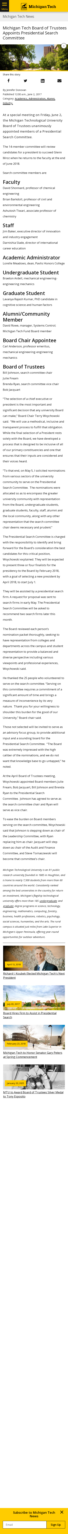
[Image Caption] (64, 46)
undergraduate (48, 900)
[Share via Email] (59, 80)
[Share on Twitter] (25, 80)
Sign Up (56, 1525)
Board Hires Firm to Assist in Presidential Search (29, 1010)
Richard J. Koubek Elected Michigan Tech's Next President (34, 971)
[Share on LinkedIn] (42, 80)
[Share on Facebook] (8, 80)
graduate (8, 906)
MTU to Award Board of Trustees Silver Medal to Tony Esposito (33, 1090)
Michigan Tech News (18, 16)
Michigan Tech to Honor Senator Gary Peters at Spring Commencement (32, 1050)
